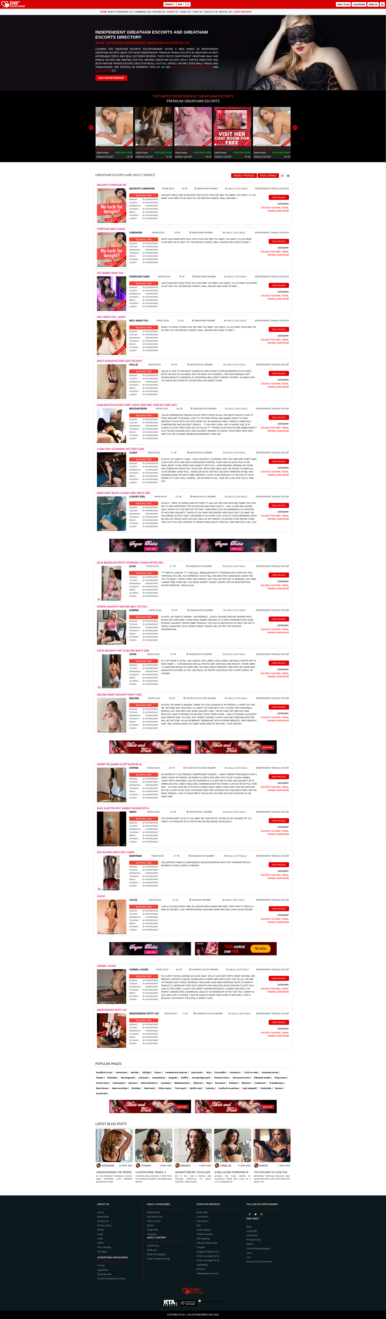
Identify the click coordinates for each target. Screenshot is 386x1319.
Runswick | (221, 1082)
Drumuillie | (221, 1072)
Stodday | (136, 1088)
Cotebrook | (260, 1082)
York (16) (197, 11)
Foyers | (158, 1072)
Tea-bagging (203, 1238)
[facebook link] (255, 1213)
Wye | (209, 1072)
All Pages (102, 1251)
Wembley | (113, 1077)
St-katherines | (277, 1082)
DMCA (100, 1229)
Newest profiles (244, 175)
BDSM (150, 1225)
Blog (249, 1226)
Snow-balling (203, 1229)
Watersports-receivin (207, 1273)
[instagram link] (261, 1213)
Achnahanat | (159, 1077)
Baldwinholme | (182, 1082)
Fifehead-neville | (263, 1077)
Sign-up (373, 4)
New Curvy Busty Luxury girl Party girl (124, 493)
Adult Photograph (156, 1254)
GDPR (100, 1242)
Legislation (103, 1269)
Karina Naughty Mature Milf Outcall (122, 606)
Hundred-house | (271, 1072)
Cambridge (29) (142, 11)
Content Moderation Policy (111, 1278)
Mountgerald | (128, 1077)
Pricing (100, 1265)
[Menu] (382, 4)
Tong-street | (281, 1077)
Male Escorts (153, 1212)
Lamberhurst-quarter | (177, 1072)
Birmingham (204, 67)
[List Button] (282, 175)
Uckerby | (211, 1088)
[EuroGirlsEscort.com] (211, 1303)
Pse (198, 1225)
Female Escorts (155, 1216)
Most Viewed (268, 175)
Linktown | (144, 1077)
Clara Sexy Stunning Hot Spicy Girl (120, 449)
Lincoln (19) (211, 11)
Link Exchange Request (258, 1248)
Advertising (153, 1245)
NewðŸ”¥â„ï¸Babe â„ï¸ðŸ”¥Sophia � (119, 764)
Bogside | (174, 1077)
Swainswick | (120, 1082)
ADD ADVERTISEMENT (111, 78)
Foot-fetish (202, 1216)
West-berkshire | (150, 1082)
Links (100, 1238)
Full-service (203, 1220)
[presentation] (91, 127)
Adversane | (122, 1072)
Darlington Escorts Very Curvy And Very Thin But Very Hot (137, 405)
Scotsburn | (235, 1072)
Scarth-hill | (102, 1093)
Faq (248, 1257)
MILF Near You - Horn (111, 317)
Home (103, 11)
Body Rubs (152, 1229)
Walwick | (234, 1082)
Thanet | (100, 1077)
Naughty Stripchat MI (111, 185)
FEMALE (169, 4)
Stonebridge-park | (202, 1077)
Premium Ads (104, 1274)
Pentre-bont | (103, 1082)
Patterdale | (266, 1088)
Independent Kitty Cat (112, 1010)
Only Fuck (343, 4)
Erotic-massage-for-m (208, 1260)
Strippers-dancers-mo (208, 1251)
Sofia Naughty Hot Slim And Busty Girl (123, 650)
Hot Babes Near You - (111, 273)
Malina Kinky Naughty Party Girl (119, 694)
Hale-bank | (150, 1088)
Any (180, 4)
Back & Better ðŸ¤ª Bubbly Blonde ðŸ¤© (123, 808)
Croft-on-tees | (252, 1072)
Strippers (151, 1234)
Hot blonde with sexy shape (115, 852)
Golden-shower (205, 1234)
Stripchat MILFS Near (111, 229)
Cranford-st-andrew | (229, 1088)
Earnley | (135, 1072)
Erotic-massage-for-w (208, 1255)
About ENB (103, 1216)
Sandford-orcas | (105, 1072)
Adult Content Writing (158, 1258)
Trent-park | (181, 1088)
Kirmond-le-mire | (242, 1077)
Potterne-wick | (222, 1077)
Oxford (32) (159, 11)
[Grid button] (288, 175)
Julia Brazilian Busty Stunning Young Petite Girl (130, 562)
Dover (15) (172, 11)
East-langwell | (250, 1088)
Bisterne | (247, 1082)
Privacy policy (104, 1225)
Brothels (201, 1268)
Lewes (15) (185, 11)
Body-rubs (202, 1212)
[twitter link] (249, 1213)
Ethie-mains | (166, 1088)
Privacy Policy (254, 1239)
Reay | (209, 1082)
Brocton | (134, 1082)
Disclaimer (252, 1235)
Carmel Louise (106, 966)
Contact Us (102, 1220)
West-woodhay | (120, 1088)
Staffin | (185, 1077)
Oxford (189, 67)
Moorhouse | (103, 1088)
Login (100, 1234)
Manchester (103, 70)
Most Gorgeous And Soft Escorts (119, 361)
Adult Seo (152, 1249)
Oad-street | (197, 1072)
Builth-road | (196, 1088)
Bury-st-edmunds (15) (120, 11)
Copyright (252, 1230)
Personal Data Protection (259, 1261)
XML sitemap (104, 1247)
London (176, 67)
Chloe (101, 896)
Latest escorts (242, 11)
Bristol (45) (225, 11)
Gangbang (202, 1264)
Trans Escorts (154, 1220)
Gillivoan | (198, 1082)
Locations (359, 4)
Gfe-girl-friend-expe (207, 1242)
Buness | (279, 1088)
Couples (201, 1247)
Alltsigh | (147, 1072)
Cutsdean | (166, 1082)
